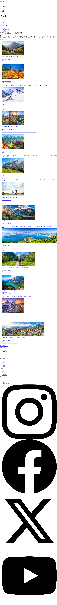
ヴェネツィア (11, 36)
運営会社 (3, 10)
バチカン (27, 36)
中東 (2, 361)
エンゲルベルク (47, 36)
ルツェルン (16, 36)
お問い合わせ (4, 13)
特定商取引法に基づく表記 (5, 29)
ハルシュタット (13, 37)
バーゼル (19, 36)
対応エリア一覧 (4, 22)
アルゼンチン (4, 357)
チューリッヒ (2, 36)
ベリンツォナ (51, 37)
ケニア (3, 352)
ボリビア (3, 354)
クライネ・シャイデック (42, 37)
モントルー (23, 37)
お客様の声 (3, 6)
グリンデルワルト (6, 36)
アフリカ (3, 362)
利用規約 (3, 11)
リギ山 (34, 36)
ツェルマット (18, 37)
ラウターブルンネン (36, 37)
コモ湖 (29, 37)
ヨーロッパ (3, 363)
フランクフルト (23, 36)
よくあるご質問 (4, 7)
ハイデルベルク (30, 36)
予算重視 (1, 39)
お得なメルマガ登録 (4, 375)
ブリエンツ (26, 37)
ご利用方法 (3, 8)
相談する (3, 21)
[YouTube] (29, 602)
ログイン (3, 3)
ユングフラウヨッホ (52, 36)
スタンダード (5, 39)
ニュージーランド (4, 351)
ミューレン (31, 37)
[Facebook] (29, 493)
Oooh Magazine (4, 374)
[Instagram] (29, 438)
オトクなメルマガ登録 (5, 25)
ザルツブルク (9, 37)
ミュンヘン (5, 37)
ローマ (14, 36)
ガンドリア (47, 37)
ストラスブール (37, 36)
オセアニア (3, 365)
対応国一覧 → (4, 366)
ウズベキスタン (4, 356)
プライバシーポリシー (5, 28)
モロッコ (3, 355)
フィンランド (4, 350)
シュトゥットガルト (42, 36)
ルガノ (21, 37)
